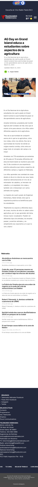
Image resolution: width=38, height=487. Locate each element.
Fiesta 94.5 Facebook (8, 400)
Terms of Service (18, 478)
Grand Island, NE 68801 (8, 430)
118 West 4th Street (7, 427)
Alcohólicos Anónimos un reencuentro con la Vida (17, 259)
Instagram (4, 402)
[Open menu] (35, 17)
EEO (1, 454)
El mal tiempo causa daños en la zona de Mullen (18, 326)
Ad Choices (27, 478)
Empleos (3, 417)
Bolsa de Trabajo (21, 466)
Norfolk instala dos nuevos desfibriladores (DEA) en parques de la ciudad (19, 313)
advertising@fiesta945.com (14, 443)
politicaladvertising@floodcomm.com (13, 447)
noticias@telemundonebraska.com (12, 436)
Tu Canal (8, 466)
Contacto (3, 410)
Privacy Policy (11, 478)
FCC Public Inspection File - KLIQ (11, 456)
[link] (19, 262)
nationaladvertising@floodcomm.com (13, 452)
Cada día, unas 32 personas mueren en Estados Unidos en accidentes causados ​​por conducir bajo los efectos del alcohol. (18, 271)
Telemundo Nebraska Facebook (12, 397)
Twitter (3, 404)
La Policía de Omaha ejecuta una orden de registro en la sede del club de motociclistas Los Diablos (18, 286)
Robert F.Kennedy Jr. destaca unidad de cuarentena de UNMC (17, 300)
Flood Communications (8, 419)
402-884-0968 (12, 432)
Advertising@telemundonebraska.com (16, 441)
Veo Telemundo (5, 415)
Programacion (5, 412)
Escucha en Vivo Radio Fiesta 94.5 (19, 10)
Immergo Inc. (22, 484)
